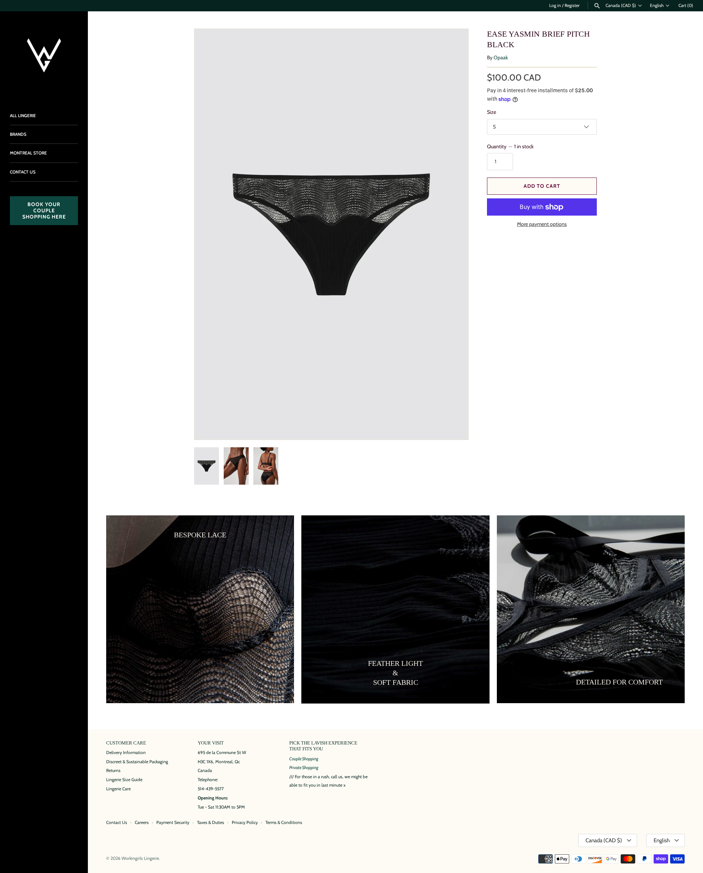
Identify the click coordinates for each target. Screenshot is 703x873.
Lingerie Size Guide (124, 779)
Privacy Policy (245, 822)
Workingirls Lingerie (140, 858)
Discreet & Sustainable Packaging (137, 761)
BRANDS (18, 134)
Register (572, 5)
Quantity (510, 146)
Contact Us (116, 822)
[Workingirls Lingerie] (44, 55)
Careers (142, 822)
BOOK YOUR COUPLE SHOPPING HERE (44, 210)
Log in (555, 5)
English (656, 5)
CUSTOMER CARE (126, 743)
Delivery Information (126, 752)
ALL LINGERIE (23, 115)
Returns (113, 770)
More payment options (542, 224)
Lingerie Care (118, 788)
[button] (453, 234)
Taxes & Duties (210, 822)
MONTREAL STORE (28, 153)
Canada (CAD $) (621, 5)
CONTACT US (23, 172)
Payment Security (172, 822)
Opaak (501, 57)
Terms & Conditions (283, 822)
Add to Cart (542, 186)
